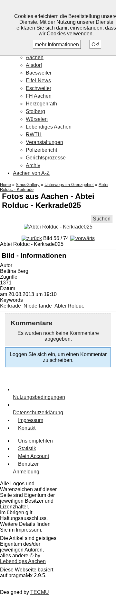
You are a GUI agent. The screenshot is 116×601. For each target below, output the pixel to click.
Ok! (95, 44)
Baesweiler (39, 73)
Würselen (37, 119)
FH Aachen (39, 96)
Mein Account (33, 456)
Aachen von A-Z (31, 173)
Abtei (60, 306)
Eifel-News (38, 80)
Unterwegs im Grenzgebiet (69, 184)
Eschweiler (38, 88)
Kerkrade (10, 306)
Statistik (27, 448)
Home (5, 184)
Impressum (30, 420)
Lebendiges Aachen (49, 127)
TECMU (39, 592)
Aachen (35, 57)
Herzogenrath (41, 103)
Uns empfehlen (35, 441)
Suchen (102, 218)
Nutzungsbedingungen (39, 397)
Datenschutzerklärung (38, 412)
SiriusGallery (28, 184)
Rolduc (76, 306)
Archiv (33, 165)
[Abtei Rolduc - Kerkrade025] (58, 226)
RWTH (34, 134)
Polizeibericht (41, 150)
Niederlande (38, 306)
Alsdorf (34, 65)
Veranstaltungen (44, 142)
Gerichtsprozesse (46, 157)
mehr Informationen (57, 44)
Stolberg (35, 111)
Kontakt (26, 428)
